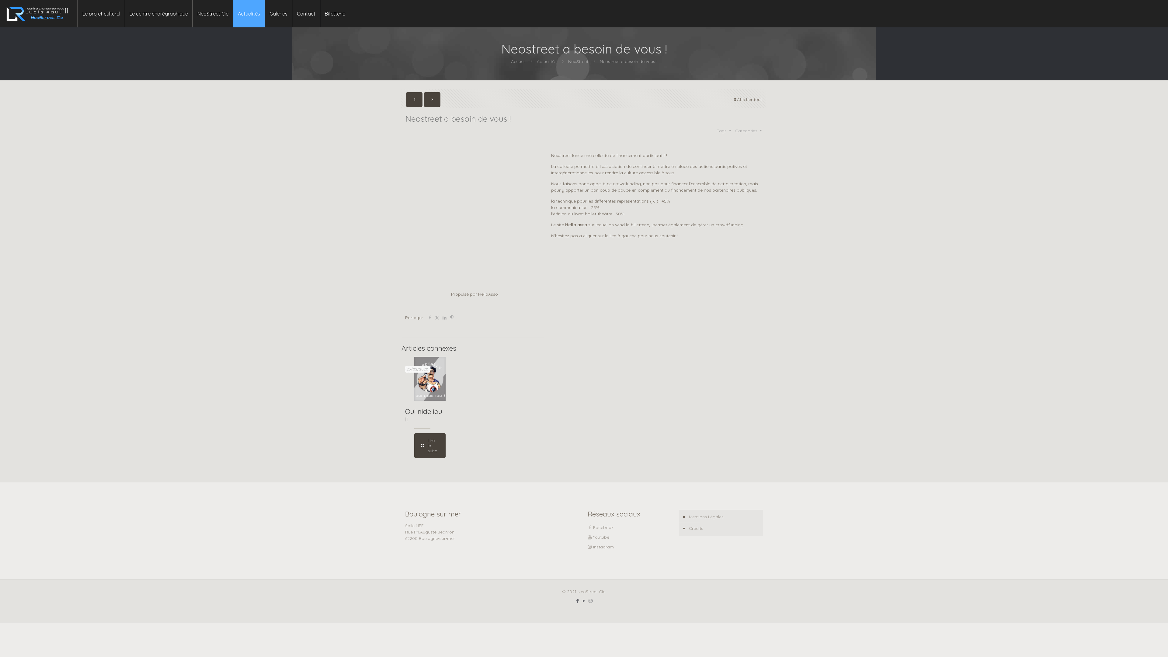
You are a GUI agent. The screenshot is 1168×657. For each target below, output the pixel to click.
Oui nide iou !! (423, 415)
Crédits (696, 528)
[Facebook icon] (577, 601)
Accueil (518, 61)
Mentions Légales (706, 517)
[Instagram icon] (590, 601)
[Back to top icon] (1138, 644)
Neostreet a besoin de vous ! (628, 61)
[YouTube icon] (584, 601)
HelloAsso (488, 294)
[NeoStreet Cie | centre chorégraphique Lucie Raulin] (37, 13)
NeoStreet (578, 61)
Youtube (601, 537)
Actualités (547, 61)
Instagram (603, 547)
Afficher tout (749, 99)
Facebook (603, 527)
